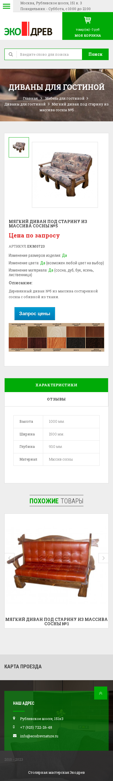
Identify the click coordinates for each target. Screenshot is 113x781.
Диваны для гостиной (25, 104)
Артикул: (17, 246)
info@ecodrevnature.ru (39, 736)
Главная (30, 98)
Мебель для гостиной (65, 98)
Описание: (20, 282)
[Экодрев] (31, 28)
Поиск (95, 54)
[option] (19, 147)
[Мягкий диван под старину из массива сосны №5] (19, 147)
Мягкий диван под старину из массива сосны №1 (56, 621)
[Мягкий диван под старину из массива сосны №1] (56, 565)
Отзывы (56, 399)
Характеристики (56, 384)
